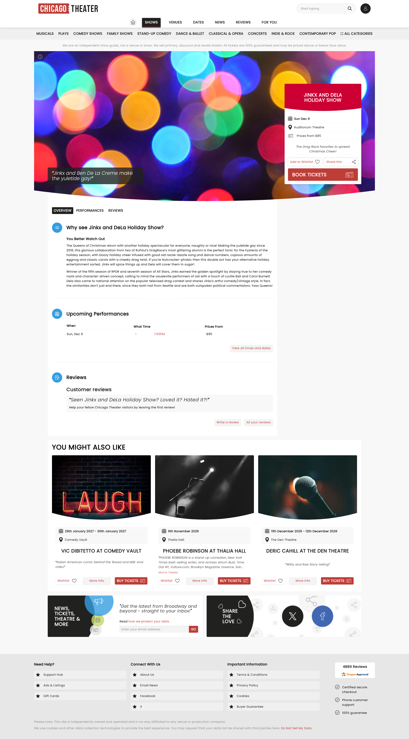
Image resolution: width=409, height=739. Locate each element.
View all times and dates (251, 348)
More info (96, 580)
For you (269, 22)
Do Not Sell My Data (296, 728)
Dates (198, 22)
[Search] (350, 8)
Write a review (228, 422)
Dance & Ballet (190, 33)
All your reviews (258, 422)
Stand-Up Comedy (154, 33)
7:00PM (159, 334)
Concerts (257, 33)
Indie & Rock (283, 33)
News (220, 22)
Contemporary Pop (318, 33)
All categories (358, 33)
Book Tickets (309, 174)
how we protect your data (149, 621)
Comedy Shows (87, 33)
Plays (63, 33)
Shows (151, 22)
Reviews (243, 22)
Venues (175, 22)
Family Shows (120, 33)
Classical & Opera (226, 33)
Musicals (45, 33)
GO (193, 629)
